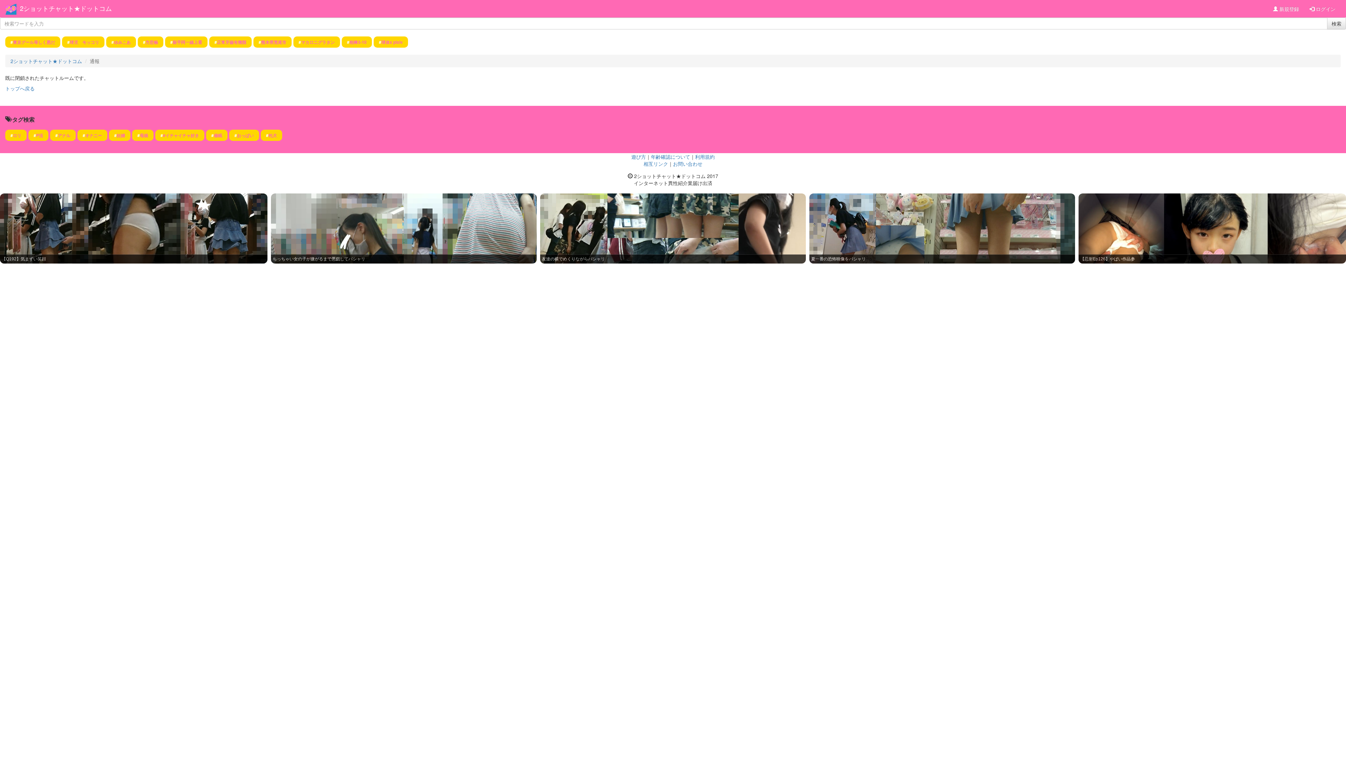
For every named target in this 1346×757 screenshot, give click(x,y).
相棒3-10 (358, 42)
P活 (39, 135)
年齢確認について (670, 156)
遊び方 (638, 156)
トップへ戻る (20, 88)
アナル (64, 135)
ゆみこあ (122, 42)
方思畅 (151, 42)
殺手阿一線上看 (187, 42)
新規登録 (1288, 8)
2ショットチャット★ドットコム (66, 8)
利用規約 (705, 156)
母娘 (144, 135)
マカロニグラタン (318, 42)
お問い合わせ (687, 163)
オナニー (93, 135)
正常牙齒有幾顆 (231, 42)
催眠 (218, 135)
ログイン (1324, 8)
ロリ (17, 135)
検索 (1336, 23)
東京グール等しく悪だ (34, 42)
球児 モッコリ (84, 42)
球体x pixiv (392, 42)
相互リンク (656, 163)
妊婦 (121, 135)
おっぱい (245, 135)
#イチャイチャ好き (181, 135)
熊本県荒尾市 (273, 42)
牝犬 (272, 135)
